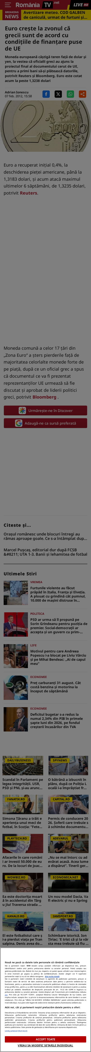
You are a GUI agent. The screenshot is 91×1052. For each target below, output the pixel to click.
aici (6, 994)
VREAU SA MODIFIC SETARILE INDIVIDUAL (45, 1045)
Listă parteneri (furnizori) (16, 1031)
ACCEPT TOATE (45, 1039)
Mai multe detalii (52, 976)
